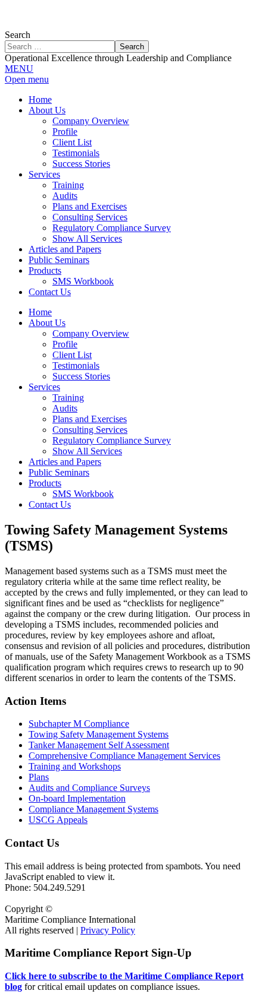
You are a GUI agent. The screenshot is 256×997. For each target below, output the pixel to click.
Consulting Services (89, 430)
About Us (47, 323)
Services (44, 387)
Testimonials (75, 365)
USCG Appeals (58, 820)
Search (17, 35)
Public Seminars (59, 472)
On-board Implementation (77, 798)
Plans (39, 777)
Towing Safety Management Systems (98, 734)
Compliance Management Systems (93, 809)
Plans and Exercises (89, 419)
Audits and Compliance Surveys (89, 788)
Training (68, 398)
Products (45, 483)
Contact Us (50, 504)
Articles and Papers (65, 462)
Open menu (27, 79)
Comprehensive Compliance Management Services (124, 756)
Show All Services (87, 451)
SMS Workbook (83, 494)
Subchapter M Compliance (79, 724)
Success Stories (81, 376)
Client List (72, 355)
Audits (64, 408)
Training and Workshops (75, 766)
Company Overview (90, 333)
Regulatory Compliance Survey (111, 440)
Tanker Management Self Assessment (99, 745)
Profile (64, 344)
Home (40, 312)
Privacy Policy (107, 930)
